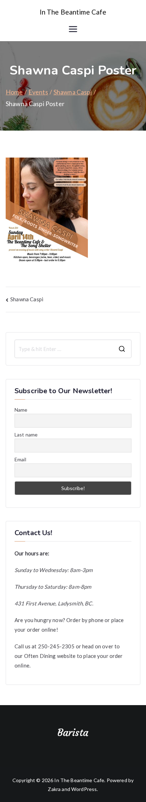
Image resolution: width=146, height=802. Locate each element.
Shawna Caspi (26, 299)
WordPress (84, 789)
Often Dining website (50, 656)
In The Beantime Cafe (73, 12)
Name (21, 410)
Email (20, 459)
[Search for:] (73, 349)
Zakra (54, 789)
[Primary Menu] (73, 29)
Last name (26, 435)
